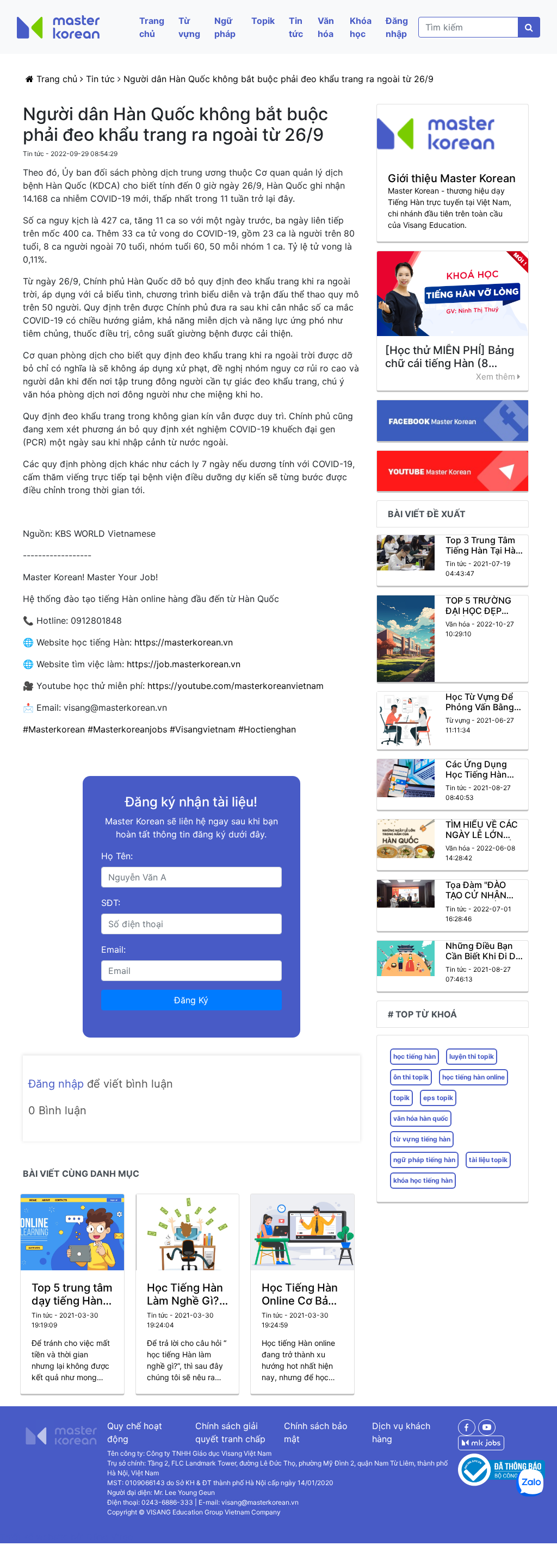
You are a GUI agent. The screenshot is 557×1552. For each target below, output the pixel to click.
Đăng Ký (191, 1000)
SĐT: (110, 902)
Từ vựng (189, 27)
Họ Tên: (117, 856)
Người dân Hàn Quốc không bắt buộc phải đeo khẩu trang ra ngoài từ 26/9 (278, 78)
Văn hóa (326, 27)
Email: (113, 949)
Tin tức (296, 27)
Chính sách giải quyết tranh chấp (230, 1432)
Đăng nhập (397, 27)
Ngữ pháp (225, 27)
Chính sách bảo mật (316, 1432)
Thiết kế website (35, 1536)
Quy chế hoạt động (134, 1432)
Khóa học (361, 27)
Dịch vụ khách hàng (401, 1432)
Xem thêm (496, 376)
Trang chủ (151, 27)
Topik (263, 20)
